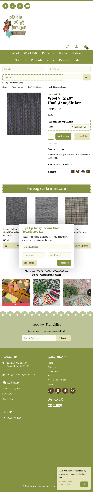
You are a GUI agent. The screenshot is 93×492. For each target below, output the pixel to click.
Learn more (66, 484)
